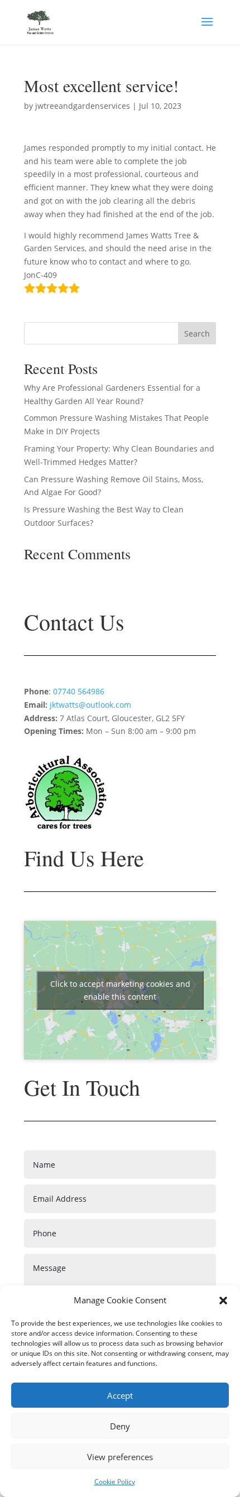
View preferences (120, 1456)
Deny (120, 1426)
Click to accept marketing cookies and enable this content (120, 990)
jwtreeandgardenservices (82, 105)
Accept (120, 1395)
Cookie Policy (114, 1481)
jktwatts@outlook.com (90, 704)
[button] (223, 1300)
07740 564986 (77, 691)
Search (197, 333)
